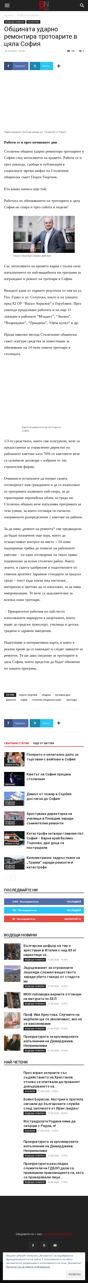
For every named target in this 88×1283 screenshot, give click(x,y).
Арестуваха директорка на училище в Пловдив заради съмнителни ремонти (50, 818)
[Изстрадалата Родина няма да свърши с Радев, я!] (12, 1127)
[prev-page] (6, 877)
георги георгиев (28, 694)
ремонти (11, 699)
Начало (8, 15)
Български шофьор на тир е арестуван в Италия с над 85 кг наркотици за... (50, 950)
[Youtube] (55, 1245)
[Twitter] (44, 1245)
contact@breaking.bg (57, 1234)
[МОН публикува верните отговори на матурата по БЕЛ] (12, 1000)
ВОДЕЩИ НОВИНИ (28, 15)
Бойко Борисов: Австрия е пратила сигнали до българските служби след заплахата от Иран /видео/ (53, 1103)
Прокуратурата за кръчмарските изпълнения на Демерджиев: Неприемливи (51, 1041)
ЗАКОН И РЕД (12, 764)
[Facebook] (33, 1245)
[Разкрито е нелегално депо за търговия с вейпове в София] (14, 759)
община (46, 694)
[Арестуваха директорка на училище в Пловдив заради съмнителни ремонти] (14, 818)
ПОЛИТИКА (33, 21)
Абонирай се (72, 918)
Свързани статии (16, 743)
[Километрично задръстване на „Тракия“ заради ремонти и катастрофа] (14, 862)
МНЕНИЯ (10, 784)
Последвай (74, 901)
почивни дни (62, 694)
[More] (58, 66)
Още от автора (43, 743)
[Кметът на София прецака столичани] (14, 779)
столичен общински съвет (47, 699)
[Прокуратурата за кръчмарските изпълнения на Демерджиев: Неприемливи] (12, 1042)
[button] (7, 5)
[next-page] (13, 877)
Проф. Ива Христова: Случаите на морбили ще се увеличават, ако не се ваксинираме (53, 1019)
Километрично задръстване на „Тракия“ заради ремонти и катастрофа (53, 862)
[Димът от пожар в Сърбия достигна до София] (14, 799)
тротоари (71, 699)
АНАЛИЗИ (30, 1091)
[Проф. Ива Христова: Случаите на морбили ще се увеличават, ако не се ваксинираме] (12, 1020)
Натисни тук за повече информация (28, 1266)
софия (23, 699)
